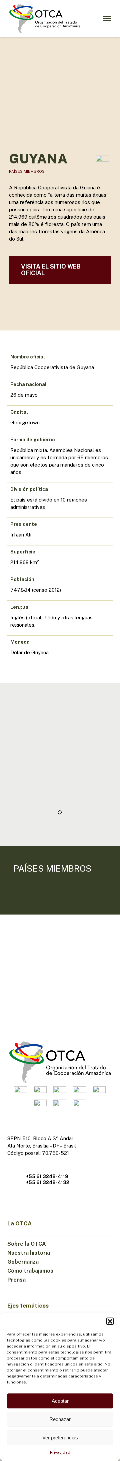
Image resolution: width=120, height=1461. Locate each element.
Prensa (16, 1280)
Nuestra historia (28, 1253)
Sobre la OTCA (26, 1244)
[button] (110, 1321)
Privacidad (60, 1452)
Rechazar (60, 1419)
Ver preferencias (60, 1437)
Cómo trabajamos (30, 1271)
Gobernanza (23, 1262)
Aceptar (60, 1401)
